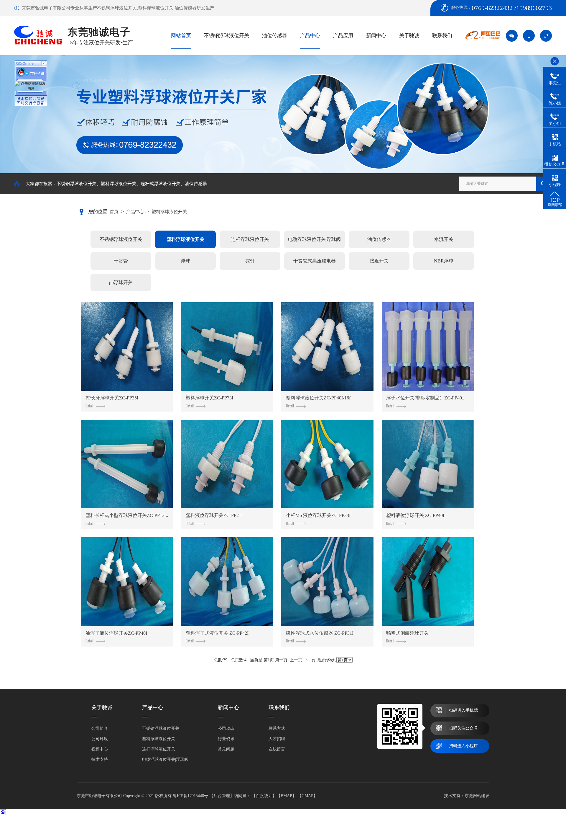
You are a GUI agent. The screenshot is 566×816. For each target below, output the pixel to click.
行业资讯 (226, 739)
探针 (250, 260)
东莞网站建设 (477, 796)
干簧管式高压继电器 (314, 260)
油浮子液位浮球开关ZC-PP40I (116, 633)
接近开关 (379, 260)
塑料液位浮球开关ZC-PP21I (214, 515)
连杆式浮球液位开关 (160, 183)
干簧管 (121, 260)
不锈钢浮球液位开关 (226, 35)
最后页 (322, 660)
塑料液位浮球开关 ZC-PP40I (415, 515)
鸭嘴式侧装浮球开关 (407, 633)
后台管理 (221, 796)
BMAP (286, 796)
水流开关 (443, 239)
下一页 (310, 660)
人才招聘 (277, 739)
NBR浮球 (443, 260)
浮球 (185, 260)
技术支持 (99, 759)
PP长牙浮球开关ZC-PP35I (111, 397)
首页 (114, 211)
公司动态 (226, 728)
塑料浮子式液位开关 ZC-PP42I (217, 633)
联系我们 (442, 35)
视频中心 (99, 749)
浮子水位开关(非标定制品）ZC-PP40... (425, 397)
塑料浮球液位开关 (118, 183)
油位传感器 (274, 35)
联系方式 (277, 728)
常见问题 (226, 749)
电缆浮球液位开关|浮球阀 (314, 239)
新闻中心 (376, 35)
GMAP (307, 796)
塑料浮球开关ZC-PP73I (209, 397)
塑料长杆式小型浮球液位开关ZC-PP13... (126, 515)
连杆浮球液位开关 (250, 239)
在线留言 (277, 749)
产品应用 (343, 35)
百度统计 (264, 796)
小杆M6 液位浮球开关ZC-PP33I (318, 515)
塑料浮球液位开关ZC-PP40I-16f (318, 397)
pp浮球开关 (121, 282)
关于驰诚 (409, 35)
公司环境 (99, 739)
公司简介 (99, 728)
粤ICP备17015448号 (190, 796)
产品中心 (310, 35)
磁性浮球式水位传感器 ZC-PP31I (319, 633)
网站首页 (181, 35)
